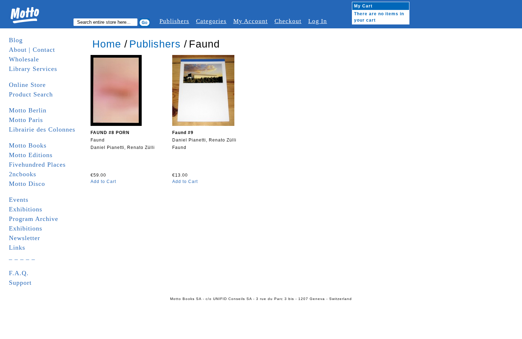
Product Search (31, 94)
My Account (250, 21)
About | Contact (32, 49)
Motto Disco (27, 183)
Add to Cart (103, 181)
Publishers (174, 21)
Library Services (33, 68)
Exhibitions (25, 209)
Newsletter (24, 237)
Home (106, 44)
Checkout (287, 21)
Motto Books (28, 145)
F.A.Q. (19, 273)
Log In (317, 21)
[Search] (144, 22)
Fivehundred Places (37, 164)
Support (20, 282)
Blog (16, 40)
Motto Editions (31, 155)
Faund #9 (183, 132)
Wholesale (24, 59)
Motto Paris (26, 119)
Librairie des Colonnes (42, 129)
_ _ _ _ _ (22, 257)
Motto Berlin (28, 110)
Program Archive (33, 218)
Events (18, 199)
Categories (211, 21)
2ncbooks (22, 174)
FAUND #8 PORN (110, 132)
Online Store (27, 84)
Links (17, 247)
